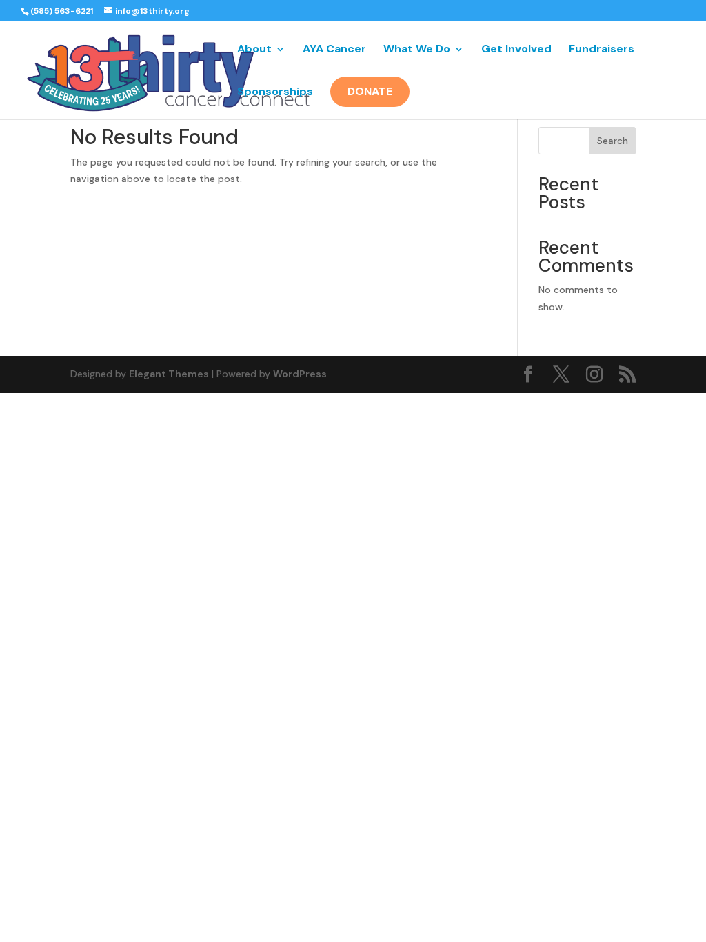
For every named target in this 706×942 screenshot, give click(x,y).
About (254, 50)
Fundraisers (601, 50)
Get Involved (516, 50)
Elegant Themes (169, 374)
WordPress (300, 374)
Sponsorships (275, 93)
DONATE (369, 91)
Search (612, 140)
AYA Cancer (334, 50)
